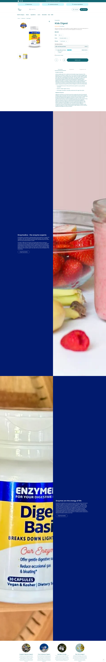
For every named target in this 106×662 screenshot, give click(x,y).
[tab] (60, 69)
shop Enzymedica (24, 251)
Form (56, 38)
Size (56, 35)
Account (76, 9)
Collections (23, 18)
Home (19, 18)
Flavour (56, 41)
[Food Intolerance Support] (44, 648)
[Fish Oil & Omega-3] (79, 648)
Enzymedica (57, 20)
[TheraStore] (20, 9)
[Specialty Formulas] (62, 648)
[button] (84, 9)
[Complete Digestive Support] (26, 648)
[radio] (71, 46)
